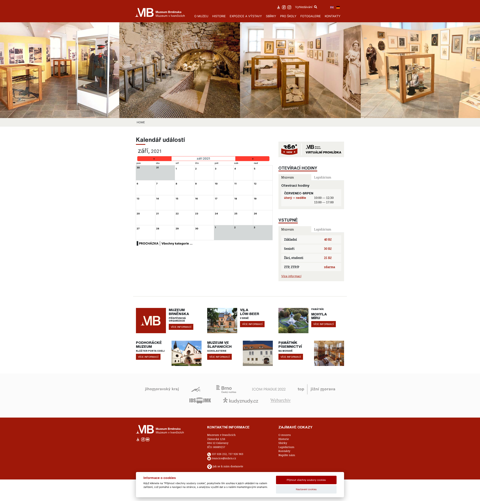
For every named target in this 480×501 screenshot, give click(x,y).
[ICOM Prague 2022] (268, 389)
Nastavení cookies (306, 489)
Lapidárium (286, 447)
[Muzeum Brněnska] (151, 320)
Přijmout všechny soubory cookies (306, 480)
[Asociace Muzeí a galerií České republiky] (195, 389)
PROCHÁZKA (148, 243)
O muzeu (284, 435)
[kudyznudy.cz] (241, 400)
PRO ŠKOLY (288, 16)
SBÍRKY (271, 16)
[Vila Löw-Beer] (222, 320)
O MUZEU (201, 16)
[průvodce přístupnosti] (279, 7)
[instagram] (289, 7)
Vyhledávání (304, 7)
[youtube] (147, 439)
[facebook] (284, 7)
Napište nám (286, 455)
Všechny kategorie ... (177, 243)
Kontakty (284, 451)
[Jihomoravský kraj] (161, 389)
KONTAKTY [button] (332, 16)
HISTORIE (219, 16)
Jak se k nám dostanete (228, 466)
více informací (181, 327)
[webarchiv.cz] (280, 400)
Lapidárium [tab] (322, 177)
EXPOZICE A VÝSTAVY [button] (246, 16)
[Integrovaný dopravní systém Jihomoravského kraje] (200, 400)
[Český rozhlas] (226, 389)
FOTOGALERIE (310, 16)
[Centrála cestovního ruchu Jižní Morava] (316, 389)
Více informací (291, 276)
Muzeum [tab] (287, 177)
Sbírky (282, 443)
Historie (283, 439)
